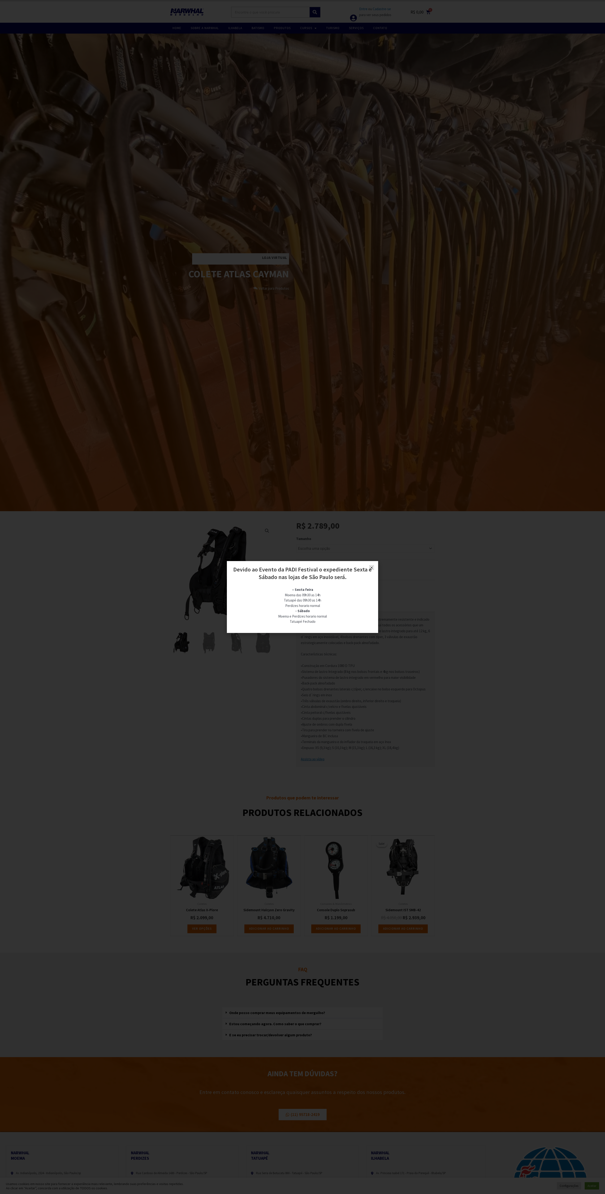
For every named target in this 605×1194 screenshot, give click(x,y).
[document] (302, 597)
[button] (371, 567)
